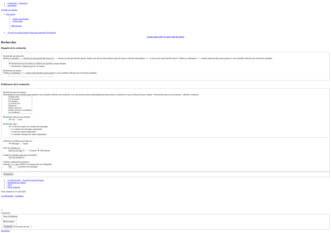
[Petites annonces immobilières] (20, 110)
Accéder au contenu (9, 10)
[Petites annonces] (20, 108)
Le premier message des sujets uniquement (28, 134)
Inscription (5, 231)
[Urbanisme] (20, 106)
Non (20, 119)
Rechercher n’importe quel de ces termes (28, 66)
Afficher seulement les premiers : (16, 162)
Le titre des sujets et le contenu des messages (29, 126)
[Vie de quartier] (20, 99)
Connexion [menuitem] (12, 3)
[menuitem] (20, 19)
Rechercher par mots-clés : (14, 56)
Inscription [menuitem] (12, 5)
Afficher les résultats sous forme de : (18, 141)
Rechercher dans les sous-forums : (17, 117)
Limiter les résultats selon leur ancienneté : (20, 155)
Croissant (32, 150)
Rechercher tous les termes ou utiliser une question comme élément (38, 64)
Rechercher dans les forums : (15, 92)
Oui (13, 119)
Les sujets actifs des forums (173, 37)
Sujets (25, 143)
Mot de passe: (8, 221)
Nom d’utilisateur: (10, 216)
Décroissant (45, 150)
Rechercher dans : (10, 124)
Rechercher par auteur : (12, 70)
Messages (15, 143)
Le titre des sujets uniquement (23, 132)
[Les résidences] (20, 112)
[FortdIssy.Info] (20, 97)
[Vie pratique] (20, 101)
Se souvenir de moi (22, 227)
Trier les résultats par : (12, 148)
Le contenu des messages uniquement (26, 129)
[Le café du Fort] (20, 104)
